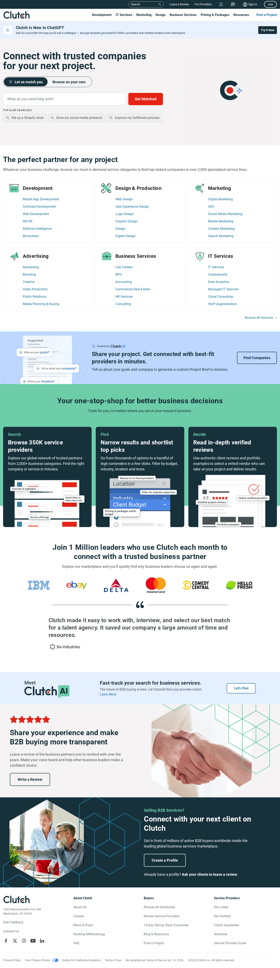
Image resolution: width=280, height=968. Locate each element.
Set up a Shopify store (27, 118)
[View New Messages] (233, 4)
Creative (28, 282)
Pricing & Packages (215, 15)
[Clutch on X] (15, 941)
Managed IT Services (223, 289)
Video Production (35, 289)
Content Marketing (221, 229)
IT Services (124, 15)
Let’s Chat (241, 688)
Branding (29, 274)
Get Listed (221, 907)
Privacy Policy (12, 960)
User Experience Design (132, 206)
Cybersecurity (218, 274)
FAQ (76, 943)
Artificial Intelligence (37, 229)
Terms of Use (113, 960)
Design (161, 15)
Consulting (123, 304)
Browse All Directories (159, 907)
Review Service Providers (162, 916)
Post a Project (266, 15)
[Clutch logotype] (16, 15)
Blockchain (31, 236)
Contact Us (11, 931)
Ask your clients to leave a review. (210, 874)
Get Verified (222, 916)
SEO (211, 206)
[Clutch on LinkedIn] (42, 941)
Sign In (252, 4)
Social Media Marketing (225, 214)
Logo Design (124, 214)
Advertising (31, 267)
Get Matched (145, 99)
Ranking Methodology (89, 934)
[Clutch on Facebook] (6, 941)
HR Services (124, 297)
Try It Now (267, 30)
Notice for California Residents (81, 960)
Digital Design (125, 236)
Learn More (108, 694)
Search (135, 4)
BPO (118, 274)
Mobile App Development (41, 199)
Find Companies (257, 358)
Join (270, 4)
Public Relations (34, 297)
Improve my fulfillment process (137, 118)
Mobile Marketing (220, 221)
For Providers (203, 4)
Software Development (39, 206)
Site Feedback (13, 922)
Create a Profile (165, 860)
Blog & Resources (156, 934)
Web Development (36, 214)
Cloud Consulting (220, 297)
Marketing (143, 15)
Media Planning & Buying (41, 304)
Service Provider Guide (230, 943)
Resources (241, 15)
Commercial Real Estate (132, 289)
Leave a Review (179, 4)
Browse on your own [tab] (68, 82)
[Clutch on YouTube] (33, 941)
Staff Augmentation (222, 304)
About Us (80, 907)
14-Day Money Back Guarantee (166, 925)
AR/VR (27, 221)
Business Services (183, 15)
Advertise (220, 934)
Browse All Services (259, 317)
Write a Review (30, 779)
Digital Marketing (220, 199)
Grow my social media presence (79, 118)
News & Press (83, 925)
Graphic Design (126, 221)
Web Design (124, 199)
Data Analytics (218, 282)
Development (102, 15)
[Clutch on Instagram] (24, 941)
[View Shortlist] (221, 4)
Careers (78, 916)
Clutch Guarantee (226, 925)
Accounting (123, 282)
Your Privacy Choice (37, 960)
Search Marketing (220, 236)
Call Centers (124, 267)
